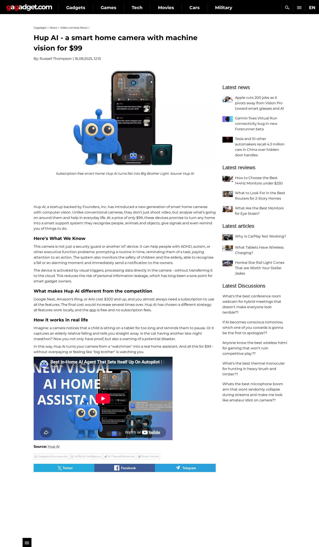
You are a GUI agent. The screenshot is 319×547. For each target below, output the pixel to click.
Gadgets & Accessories (52, 456)
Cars (194, 7)
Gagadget (29, 5)
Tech (137, 7)
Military (223, 7)
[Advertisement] (78, 502)
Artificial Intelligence (87, 456)
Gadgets (75, 7)
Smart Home (150, 456)
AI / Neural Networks (121, 456)
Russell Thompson (56, 59)
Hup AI (54, 446)
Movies (166, 7)
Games (108, 7)
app (92, 310)
